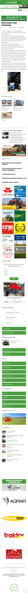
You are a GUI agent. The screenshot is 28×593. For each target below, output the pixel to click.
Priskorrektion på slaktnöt (12, 459)
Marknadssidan (6, 371)
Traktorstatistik (7, 367)
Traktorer (5, 393)
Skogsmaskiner (6, 406)
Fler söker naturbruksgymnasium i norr (14, 178)
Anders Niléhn (12, 27)
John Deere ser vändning (12, 440)
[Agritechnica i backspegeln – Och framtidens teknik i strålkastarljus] (6, 103)
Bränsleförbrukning (7, 376)
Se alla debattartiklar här (15, 142)
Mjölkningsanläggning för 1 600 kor (15, 435)
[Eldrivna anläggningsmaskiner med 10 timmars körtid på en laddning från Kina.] (18, 103)
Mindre (5, 274)
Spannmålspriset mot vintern (13, 450)
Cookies (14, 579)
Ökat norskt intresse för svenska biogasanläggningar (12, 169)
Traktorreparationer (8, 384)
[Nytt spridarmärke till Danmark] (6, 115)
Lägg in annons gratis (8, 332)
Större (5, 269)
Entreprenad (21, 27)
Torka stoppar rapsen (8, 174)
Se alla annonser (7, 328)
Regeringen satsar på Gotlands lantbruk (11, 163)
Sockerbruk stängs (11, 431)
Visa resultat (14, 280)
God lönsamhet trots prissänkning (14, 454)
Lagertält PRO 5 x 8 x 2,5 (15, 341)
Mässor (5, 380)
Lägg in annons (6, 354)
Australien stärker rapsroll (10, 182)
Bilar (4, 401)
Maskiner (5, 397)
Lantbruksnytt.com (14, 569)
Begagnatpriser (6, 363)
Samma (5, 271)
